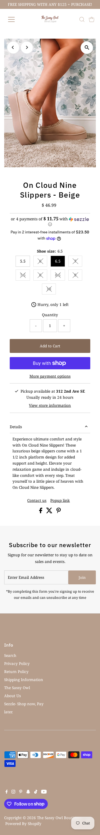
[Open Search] (81, 19)
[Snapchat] (28, 792)
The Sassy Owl (17, 687)
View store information (50, 405)
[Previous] (13, 47)
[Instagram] (13, 792)
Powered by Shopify (23, 823)
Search (10, 655)
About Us (12, 695)
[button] (50, 221)
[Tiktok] (36, 792)
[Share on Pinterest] (58, 511)
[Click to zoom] (87, 47)
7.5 (25, 276)
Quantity (50, 314)
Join (82, 577)
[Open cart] (91, 19)
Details (16, 426)
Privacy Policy (17, 663)
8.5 (60, 276)
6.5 (58, 261)
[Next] (27, 47)
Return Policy (16, 671)
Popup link (60, 500)
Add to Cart (50, 345)
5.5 (23, 261)
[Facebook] (6, 792)
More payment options (50, 376)
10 (51, 289)
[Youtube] (44, 792)
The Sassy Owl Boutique (58, 817)
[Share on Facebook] (41, 511)
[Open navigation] (15, 19)
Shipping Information (23, 679)
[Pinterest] (21, 792)
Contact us (36, 500)
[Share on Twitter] (50, 511)
